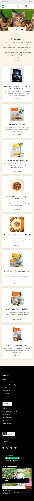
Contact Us (5, 442)
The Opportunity (7, 391)
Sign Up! (28, 487)
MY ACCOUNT (28, 2)
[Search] (17, 6)
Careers (4, 444)
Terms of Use (14, 490)
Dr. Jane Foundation (8, 382)
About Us (5, 379)
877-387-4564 (5, 2)
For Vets (5, 388)
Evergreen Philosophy (9, 385)
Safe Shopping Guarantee (10, 412)
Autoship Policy (7, 418)
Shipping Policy (7, 415)
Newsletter (5, 394)
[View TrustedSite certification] (7, 403)
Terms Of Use (6, 423)
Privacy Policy (6, 420)
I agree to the (11, 490)
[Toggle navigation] (30, 6)
